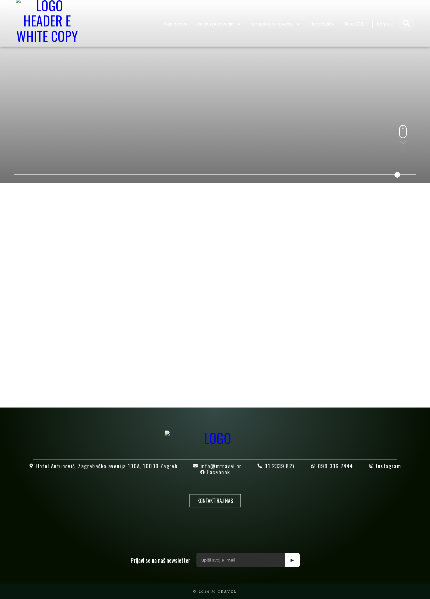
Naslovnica (176, 24)
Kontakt (385, 24)
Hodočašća (322, 24)
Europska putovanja (272, 24)
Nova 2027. (356, 24)
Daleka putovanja (215, 24)
